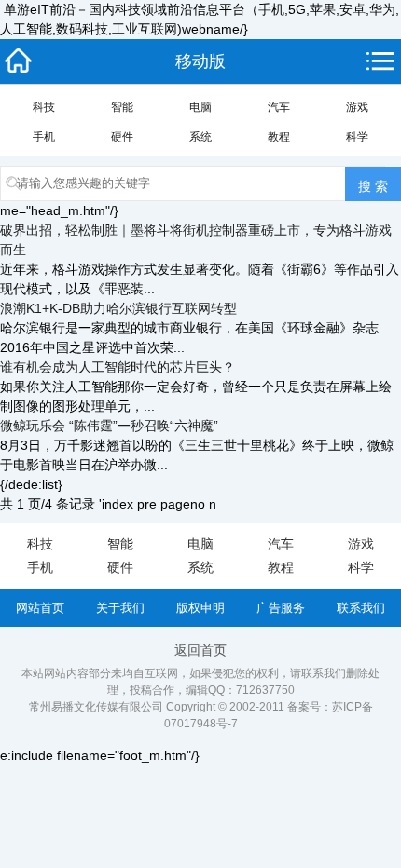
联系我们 (361, 608)
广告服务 (280, 608)
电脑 (200, 107)
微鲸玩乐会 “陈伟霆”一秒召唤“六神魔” (109, 425)
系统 (200, 136)
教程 (279, 136)
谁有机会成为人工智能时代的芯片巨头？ (117, 366)
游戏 (357, 107)
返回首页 (200, 650)
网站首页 (40, 608)
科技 (44, 107)
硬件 (122, 136)
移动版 (200, 61)
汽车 (279, 107)
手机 (44, 136)
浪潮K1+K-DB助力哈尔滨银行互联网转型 (118, 308)
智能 (122, 107)
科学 (357, 136)
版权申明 (200, 608)
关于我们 (120, 608)
